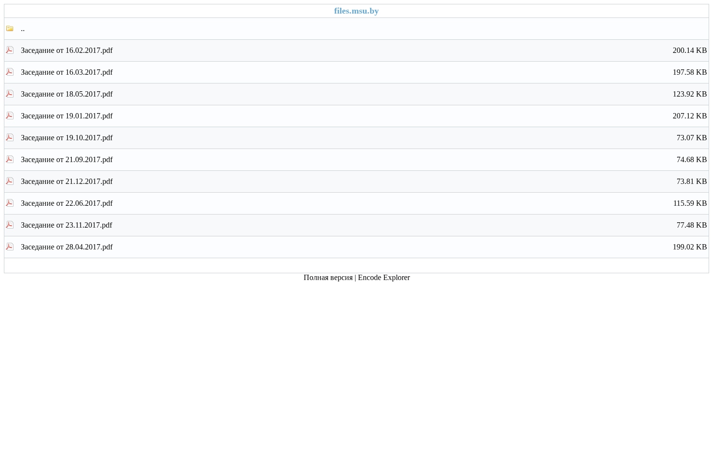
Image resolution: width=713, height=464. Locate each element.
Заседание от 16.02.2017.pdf (364, 50)
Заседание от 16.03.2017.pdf (364, 72)
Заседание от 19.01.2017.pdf (364, 116)
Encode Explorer (384, 277)
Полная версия (328, 277)
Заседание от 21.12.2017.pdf (364, 181)
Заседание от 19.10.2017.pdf (364, 137)
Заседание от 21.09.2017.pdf (364, 159)
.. (23, 28)
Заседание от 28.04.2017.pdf (364, 247)
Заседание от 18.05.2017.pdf (364, 94)
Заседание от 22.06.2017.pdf (364, 203)
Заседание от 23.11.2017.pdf (364, 225)
